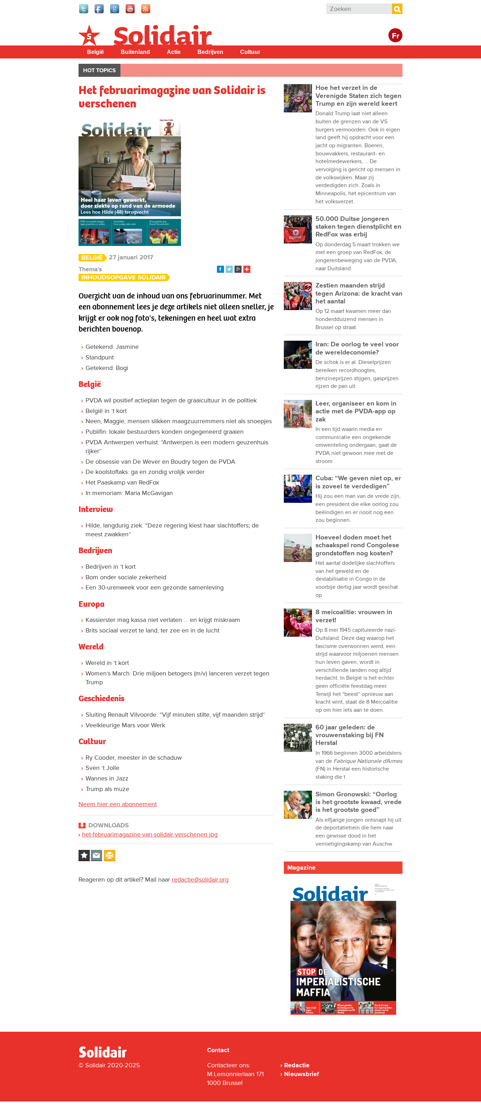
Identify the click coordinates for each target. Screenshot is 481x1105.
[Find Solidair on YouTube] (130, 13)
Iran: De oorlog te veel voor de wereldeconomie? (357, 348)
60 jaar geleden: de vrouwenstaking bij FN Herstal (350, 735)
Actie (174, 52)
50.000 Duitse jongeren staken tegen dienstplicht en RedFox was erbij (358, 227)
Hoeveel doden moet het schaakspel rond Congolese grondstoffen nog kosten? (357, 545)
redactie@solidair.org (200, 879)
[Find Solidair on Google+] (115, 13)
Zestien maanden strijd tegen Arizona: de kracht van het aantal (359, 293)
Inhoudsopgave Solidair (123, 277)
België (95, 52)
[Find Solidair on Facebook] (99, 13)
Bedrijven (210, 52)
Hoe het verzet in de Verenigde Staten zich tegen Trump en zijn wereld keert (358, 96)
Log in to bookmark (84, 855)
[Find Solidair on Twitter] (84, 13)
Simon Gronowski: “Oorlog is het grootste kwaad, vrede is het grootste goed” (359, 802)
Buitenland (135, 52)
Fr (395, 36)
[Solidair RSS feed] (146, 13)
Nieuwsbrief (301, 1074)
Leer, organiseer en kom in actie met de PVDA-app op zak (356, 412)
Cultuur (250, 52)
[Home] (109, 1056)
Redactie (297, 1065)
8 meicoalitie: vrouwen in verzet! (354, 616)
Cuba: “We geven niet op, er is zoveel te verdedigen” (358, 482)
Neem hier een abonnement (118, 804)
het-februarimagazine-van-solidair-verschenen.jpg (150, 834)
